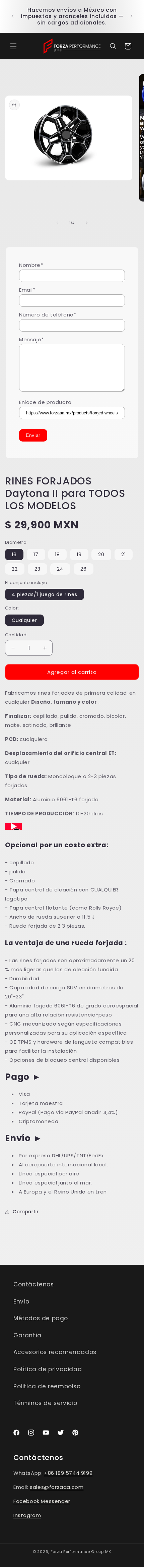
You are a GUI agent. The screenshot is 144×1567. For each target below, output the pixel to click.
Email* (27, 289)
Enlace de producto (45, 402)
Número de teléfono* (47, 314)
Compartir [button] (26, 1211)
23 (37, 569)
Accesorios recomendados (54, 1352)
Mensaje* (31, 339)
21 (123, 554)
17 (36, 554)
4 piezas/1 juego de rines (44, 594)
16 (14, 554)
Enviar (33, 435)
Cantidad (15, 635)
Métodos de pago (40, 1318)
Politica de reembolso (47, 1386)
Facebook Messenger (41, 1501)
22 (15, 569)
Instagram (27, 1515)
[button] (13, 46)
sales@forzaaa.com (56, 1487)
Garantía (27, 1335)
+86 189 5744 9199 (68, 1472)
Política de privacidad (47, 1369)
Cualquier (24, 620)
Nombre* (31, 265)
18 (57, 554)
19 (79, 554)
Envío (21, 1301)
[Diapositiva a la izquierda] (57, 223)
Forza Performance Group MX (81, 1551)
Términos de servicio (45, 1403)
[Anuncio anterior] (12, 16)
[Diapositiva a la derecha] (86, 223)
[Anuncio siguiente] (131, 16)
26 (83, 569)
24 (60, 569)
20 (101, 554)
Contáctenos (33, 1284)
